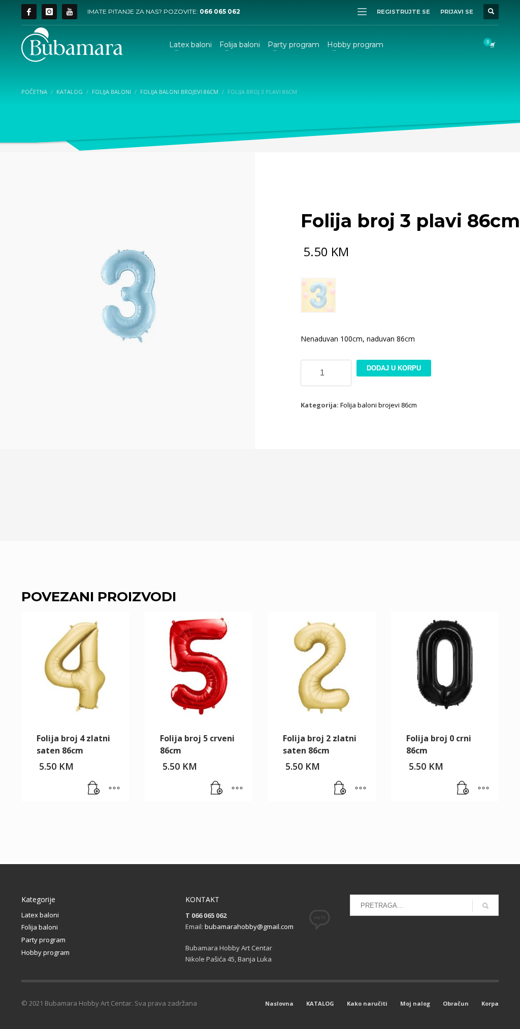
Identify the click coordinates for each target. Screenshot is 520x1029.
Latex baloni (40, 914)
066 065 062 (220, 11)
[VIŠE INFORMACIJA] (114, 788)
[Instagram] (49, 11)
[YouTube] (69, 11)
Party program (43, 939)
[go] (485, 905)
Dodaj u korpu (394, 368)
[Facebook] (29, 11)
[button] (94, 788)
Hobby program (45, 952)
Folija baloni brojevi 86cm (378, 404)
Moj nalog (415, 1003)
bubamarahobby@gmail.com (249, 926)
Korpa (490, 1003)
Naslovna (279, 1003)
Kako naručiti (367, 1003)
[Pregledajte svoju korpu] (491, 45)
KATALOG (320, 1003)
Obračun (456, 1003)
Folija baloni (39, 927)
